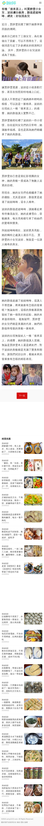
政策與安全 (12, 822)
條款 (18, 822)
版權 (26, 822)
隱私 (22, 822)
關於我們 (4, 822)
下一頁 (22, 396)
